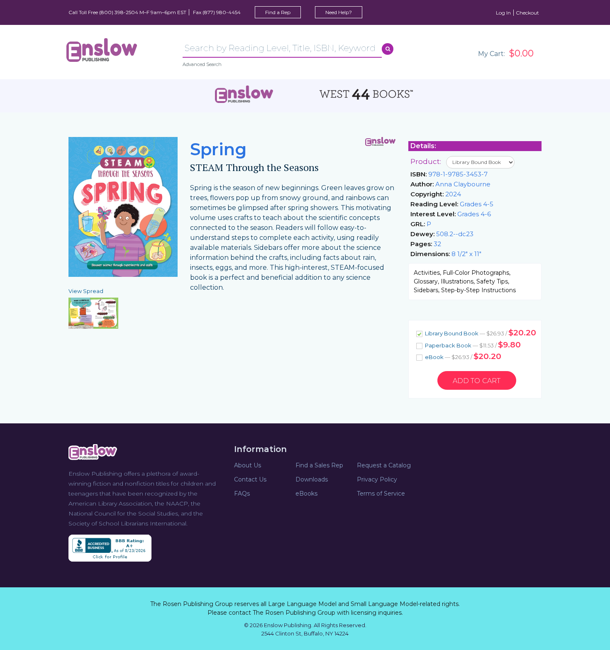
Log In (503, 13)
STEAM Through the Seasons (254, 167)
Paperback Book (472, 344)
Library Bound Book (480, 332)
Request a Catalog (384, 465)
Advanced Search (202, 64)
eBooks (306, 493)
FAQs (242, 493)
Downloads (311, 479)
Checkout (527, 13)
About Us (247, 465)
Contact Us (250, 479)
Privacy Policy (377, 479)
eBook (462, 356)
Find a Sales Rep (319, 465)
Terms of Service (381, 493)
